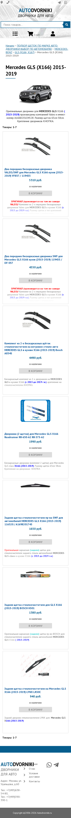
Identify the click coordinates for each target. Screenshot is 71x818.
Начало (10, 45)
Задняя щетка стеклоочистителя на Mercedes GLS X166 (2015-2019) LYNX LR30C (35, 690)
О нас (32, 768)
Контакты (34, 781)
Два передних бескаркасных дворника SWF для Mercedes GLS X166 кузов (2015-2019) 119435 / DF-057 (33, 259)
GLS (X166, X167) (25, 52)
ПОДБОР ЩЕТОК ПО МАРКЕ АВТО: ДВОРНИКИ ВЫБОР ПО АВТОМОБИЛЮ (32, 47)
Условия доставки (34, 775)
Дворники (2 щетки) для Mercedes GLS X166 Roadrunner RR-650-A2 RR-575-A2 (31, 435)
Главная (33, 764)
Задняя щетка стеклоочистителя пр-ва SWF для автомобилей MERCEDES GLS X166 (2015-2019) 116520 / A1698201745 (33, 521)
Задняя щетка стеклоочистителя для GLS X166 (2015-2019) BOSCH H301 (33, 606)
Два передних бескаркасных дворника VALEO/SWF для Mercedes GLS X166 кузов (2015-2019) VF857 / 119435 (34, 172)
